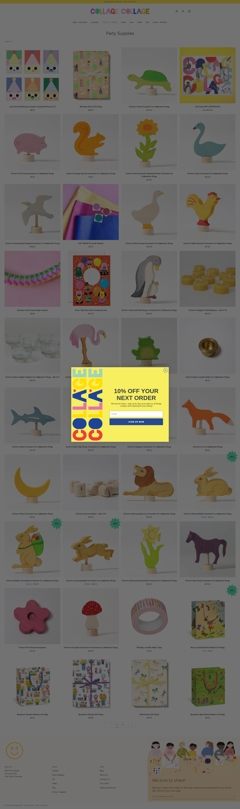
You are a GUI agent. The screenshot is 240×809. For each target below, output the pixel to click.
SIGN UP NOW (136, 421)
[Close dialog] (165, 370)
